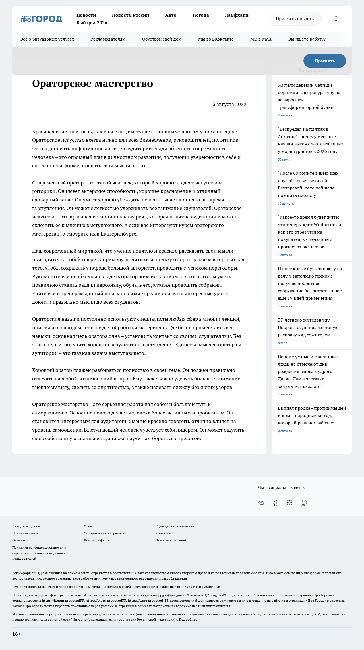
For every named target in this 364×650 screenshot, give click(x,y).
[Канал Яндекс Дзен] (289, 503)
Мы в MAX (261, 39)
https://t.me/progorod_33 (148, 600)
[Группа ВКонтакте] (261, 503)
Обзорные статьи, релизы (104, 533)
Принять (325, 61)
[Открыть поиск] (336, 18)
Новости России (130, 15)
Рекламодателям (107, 39)
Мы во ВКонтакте (216, 39)
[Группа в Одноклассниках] (275, 503)
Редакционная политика (175, 526)
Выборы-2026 (91, 22)
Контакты (163, 533)
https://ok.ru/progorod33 (106, 600)
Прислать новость (295, 18)
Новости (86, 15)
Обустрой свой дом (162, 39)
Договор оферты (97, 540)
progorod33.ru (181, 586)
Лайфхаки (237, 15)
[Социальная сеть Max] (304, 503)
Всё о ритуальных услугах (47, 39)
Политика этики (25, 533)
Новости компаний (171, 540)
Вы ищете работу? (307, 39)
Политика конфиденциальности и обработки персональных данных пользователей (39, 552)
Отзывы (18, 540)
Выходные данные (27, 526)
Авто (171, 15)
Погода (201, 15)
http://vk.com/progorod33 (63, 600)
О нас (88, 526)
